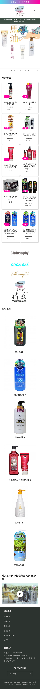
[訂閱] (30, 673)
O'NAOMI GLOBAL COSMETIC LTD (17, 682)
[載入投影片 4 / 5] (22, 71)
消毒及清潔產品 (9, 635)
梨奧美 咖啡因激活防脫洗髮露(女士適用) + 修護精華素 (29, 232)
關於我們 (7, 640)
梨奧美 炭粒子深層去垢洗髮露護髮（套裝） (29, 134)
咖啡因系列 (19, 395)
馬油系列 (19, 437)
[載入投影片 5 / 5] (25, 71)
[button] (4, 11)
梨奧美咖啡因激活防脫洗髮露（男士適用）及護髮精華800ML (10, 232)
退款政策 (25, 684)
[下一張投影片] (28, 71)
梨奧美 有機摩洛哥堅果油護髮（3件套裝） (29, 165)
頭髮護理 (7, 621)
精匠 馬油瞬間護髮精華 (29, 103)
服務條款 (18, 684)
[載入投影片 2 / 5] (17, 71)
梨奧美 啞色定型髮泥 (10, 197)
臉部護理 (7, 631)
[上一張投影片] (11, 71)
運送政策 (32, 684)
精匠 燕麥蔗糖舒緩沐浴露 (10, 134)
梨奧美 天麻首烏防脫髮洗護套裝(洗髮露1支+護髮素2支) (29, 198)
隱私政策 (11, 684)
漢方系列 (19, 352)
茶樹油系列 (19, 565)
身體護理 (7, 626)
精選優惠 (7, 617)
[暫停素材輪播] (38, 71)
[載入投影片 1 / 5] (15, 71)
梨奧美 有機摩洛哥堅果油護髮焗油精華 (10, 166)
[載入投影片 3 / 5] (20, 71)
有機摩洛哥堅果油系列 (19, 480)
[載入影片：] (20, 593)
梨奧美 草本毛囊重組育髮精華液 (10, 103)
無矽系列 (19, 522)
